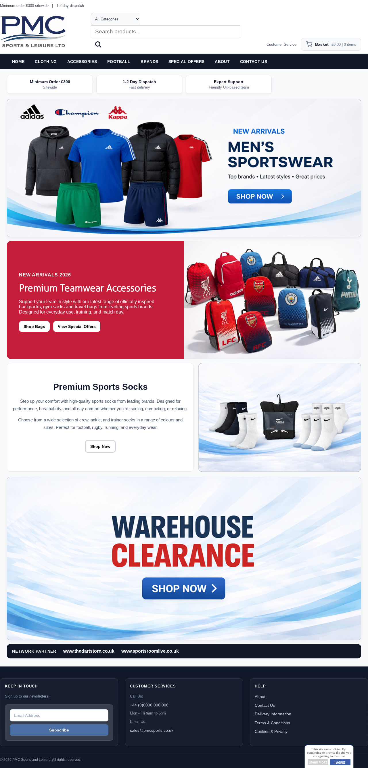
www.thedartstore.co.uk (88, 651)
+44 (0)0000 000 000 (149, 705)
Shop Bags (34, 326)
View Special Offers (77, 326)
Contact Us (265, 705)
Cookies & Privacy (271, 731)
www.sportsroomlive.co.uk (150, 651)
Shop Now (100, 446)
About (260, 696)
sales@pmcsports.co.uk (151, 730)
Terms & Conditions (272, 723)
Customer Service (281, 44)
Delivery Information (273, 714)
